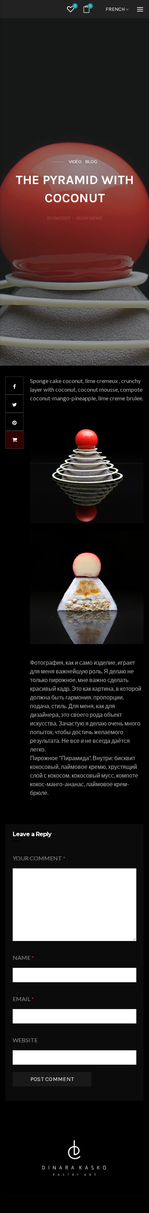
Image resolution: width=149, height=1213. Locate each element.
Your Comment (37, 858)
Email (21, 998)
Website (25, 1040)
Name (21, 957)
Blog (91, 161)
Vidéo (75, 161)
